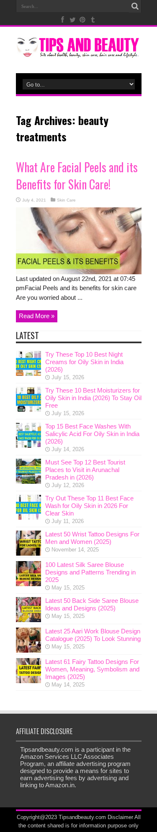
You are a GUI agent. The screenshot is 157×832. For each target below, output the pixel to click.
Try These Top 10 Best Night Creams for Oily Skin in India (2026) (84, 362)
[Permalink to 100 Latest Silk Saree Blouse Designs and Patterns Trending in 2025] (28, 583)
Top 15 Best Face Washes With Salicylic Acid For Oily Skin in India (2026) (92, 434)
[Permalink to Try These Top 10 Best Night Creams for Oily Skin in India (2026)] (28, 373)
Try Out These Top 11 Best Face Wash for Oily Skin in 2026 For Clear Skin (89, 506)
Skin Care (66, 200)
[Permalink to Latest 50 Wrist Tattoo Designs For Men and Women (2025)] (28, 553)
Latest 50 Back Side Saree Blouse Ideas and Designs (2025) (92, 604)
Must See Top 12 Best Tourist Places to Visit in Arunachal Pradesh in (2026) (85, 470)
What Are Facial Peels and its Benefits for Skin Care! (77, 175)
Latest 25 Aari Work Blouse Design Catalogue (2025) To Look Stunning (93, 635)
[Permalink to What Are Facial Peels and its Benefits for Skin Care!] (79, 272)
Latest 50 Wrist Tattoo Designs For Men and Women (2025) (92, 538)
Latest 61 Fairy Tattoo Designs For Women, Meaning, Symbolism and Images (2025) (92, 669)
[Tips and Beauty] (79, 52)
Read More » (36, 315)
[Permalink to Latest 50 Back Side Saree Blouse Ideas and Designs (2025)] (28, 619)
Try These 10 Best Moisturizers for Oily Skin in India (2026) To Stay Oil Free (93, 398)
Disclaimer (120, 817)
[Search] (135, 6)
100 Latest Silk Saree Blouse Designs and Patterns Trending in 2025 (90, 572)
